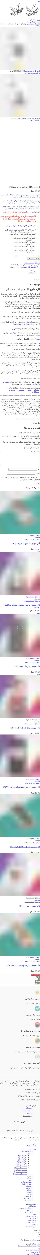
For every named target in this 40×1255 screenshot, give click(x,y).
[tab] (18, 270)
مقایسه (33, 1224)
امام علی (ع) (22, 1157)
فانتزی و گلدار (26, 1184)
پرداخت (28, 1210)
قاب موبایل (32, 24)
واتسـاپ (12, 390)
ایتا (39, 979)
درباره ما (29, 1113)
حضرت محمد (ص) (20, 1172)
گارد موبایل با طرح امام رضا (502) (26, 543)
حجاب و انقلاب (26, 1182)
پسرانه (29, 1190)
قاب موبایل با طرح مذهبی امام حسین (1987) (21, 787)
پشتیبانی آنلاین (35, 975)
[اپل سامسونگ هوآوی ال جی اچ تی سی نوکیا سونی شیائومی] (27, 236)
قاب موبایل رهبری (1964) (29, 906)
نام (38, 469)
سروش (37, 983)
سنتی (29, 1194)
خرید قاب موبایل (27, 1116)
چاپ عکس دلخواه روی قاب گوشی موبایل (21, 226)
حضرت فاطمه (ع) (20, 1168)
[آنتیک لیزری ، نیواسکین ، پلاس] (21, 232)
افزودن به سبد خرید (33, 258)
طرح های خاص (26, 1151)
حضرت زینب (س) (21, 1170)
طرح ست (28, 1196)
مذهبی (29, 1153)
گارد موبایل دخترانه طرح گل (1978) (25, 728)
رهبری (25, 24)
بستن (38, 1232)
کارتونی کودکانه (25, 1198)
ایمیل (37, 473)
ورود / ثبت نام (31, 1226)
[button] (33, 535)
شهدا (29, 1180)
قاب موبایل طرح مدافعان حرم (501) (25, 846)
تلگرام (38, 977)
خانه (38, 24)
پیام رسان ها (28, 322)
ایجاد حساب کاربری (33, 1244)
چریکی (29, 1178)
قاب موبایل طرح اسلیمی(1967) (27, 666)
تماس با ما (28, 1108)
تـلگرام (36, 390)
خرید (38, 339)
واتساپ (37, 981)
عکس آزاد (27, 1200)
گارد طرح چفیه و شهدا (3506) (29, 71)
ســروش (21, 390)
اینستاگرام (35, 392)
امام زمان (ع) (22, 1159)
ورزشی (28, 1192)
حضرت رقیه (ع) (21, 1166)
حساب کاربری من (25, 1208)
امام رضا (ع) (22, 1155)
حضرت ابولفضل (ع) (20, 1174)
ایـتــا (29, 390)
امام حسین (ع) (22, 1164)
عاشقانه (28, 1186)
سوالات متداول (27, 1110)
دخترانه (28, 1188)
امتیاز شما (36, 448)
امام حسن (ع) (22, 1161)
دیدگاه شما (35, 452)
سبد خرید (28, 1212)
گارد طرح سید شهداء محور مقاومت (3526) (25, 118)
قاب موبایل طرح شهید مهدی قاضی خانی (23, 965)
